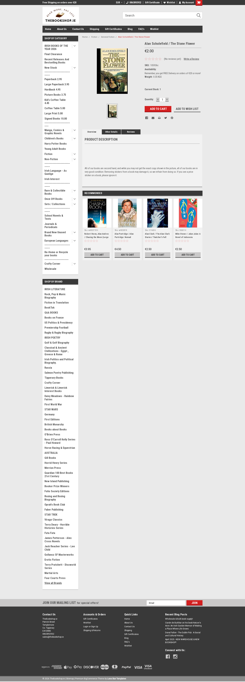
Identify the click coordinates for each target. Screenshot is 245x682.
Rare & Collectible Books (54, 192)
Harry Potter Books (55, 143)
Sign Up (94, 626)
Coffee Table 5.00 (54, 108)
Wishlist (171, 2)
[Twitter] (165, 118)
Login (85, 626)
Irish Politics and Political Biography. (59, 361)
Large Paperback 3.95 (56, 84)
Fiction (48, 154)
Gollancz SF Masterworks (59, 554)
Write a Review (191, 59)
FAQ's (141, 29)
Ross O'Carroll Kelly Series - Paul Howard (59, 441)
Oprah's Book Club (54, 504)
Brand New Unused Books (55, 234)
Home (48, 29)
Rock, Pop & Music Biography (55, 296)
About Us (61, 29)
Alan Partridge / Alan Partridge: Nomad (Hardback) (124, 237)
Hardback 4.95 (52, 89)
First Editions (52, 419)
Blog (130, 29)
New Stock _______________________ (57, 71)
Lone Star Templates (116, 678)
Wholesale (50, 268)
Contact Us (78, 29)
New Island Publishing (56, 481)
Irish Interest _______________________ (57, 182)
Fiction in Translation (56, 302)
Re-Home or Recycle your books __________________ (56, 255)
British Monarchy (54, 424)
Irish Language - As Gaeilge (55, 172)
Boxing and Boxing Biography (54, 498)
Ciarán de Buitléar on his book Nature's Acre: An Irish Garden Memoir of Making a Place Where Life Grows (183, 626)
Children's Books (54, 138)
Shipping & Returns (91, 630)
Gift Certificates (113, 29)
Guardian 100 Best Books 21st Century (58, 474)
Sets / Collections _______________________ (57, 207)
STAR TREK (50, 514)
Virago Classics (53, 519)
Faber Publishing (53, 509)
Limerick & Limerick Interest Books (55, 389)
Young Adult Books (55, 148)
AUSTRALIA (51, 452)
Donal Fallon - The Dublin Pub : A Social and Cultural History (182, 634)
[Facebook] (146, 118)
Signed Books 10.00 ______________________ (57, 122)
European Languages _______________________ (57, 244)
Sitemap (70, 678)
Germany (49, 414)
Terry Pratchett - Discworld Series (60, 566)
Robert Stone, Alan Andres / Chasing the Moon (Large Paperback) (96, 237)
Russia (48, 367)
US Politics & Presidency (58, 322)
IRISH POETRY (52, 337)
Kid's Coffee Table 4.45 (55, 101)
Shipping (94, 29)
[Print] (159, 118)
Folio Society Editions (56, 491)
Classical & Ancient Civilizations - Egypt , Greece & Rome (56, 351)
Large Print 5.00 (53, 113)
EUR (118, 2)
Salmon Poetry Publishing (59, 372)
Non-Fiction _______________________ (57, 162)
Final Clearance (53, 54)
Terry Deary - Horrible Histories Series (57, 526)
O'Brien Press (52, 434)
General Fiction (107, 37)
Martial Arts (51, 573)
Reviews (131, 132)
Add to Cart (97, 254)
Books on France (54, 317)
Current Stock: (153, 89)
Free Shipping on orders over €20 (59, 2)
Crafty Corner (52, 263)
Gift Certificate (152, 2)
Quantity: (149, 99)
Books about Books (55, 429)
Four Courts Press (55, 578)
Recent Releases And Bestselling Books (56, 61)
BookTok (49, 307)
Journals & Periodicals (50, 225)
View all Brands (53, 583)
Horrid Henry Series (55, 462)
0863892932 (135, 2)
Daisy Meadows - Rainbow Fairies (59, 398)
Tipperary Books (53, 377)
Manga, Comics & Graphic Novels (54, 132)
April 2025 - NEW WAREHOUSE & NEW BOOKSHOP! (182, 641)
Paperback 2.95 (53, 79)
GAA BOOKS (51, 312)
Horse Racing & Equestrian (59, 447)
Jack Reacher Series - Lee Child (59, 548)
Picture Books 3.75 (55, 94)
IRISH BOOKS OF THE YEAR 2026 (56, 47)
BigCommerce (90, 678)
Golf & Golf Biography (56, 342)
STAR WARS (51, 409)
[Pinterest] (172, 118)
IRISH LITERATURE (54, 289)
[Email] (153, 118)
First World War (53, 404)
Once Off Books (53, 199)
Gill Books (50, 457)
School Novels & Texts (53, 217)
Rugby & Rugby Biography (58, 332)
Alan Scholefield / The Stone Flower (134, 37)
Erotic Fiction (52, 559)
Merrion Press (52, 467)
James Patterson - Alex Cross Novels (58, 539)
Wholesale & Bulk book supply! (179, 619)
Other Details (111, 132)
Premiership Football (56, 327)
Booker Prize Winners (56, 486)
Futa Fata (49, 533)
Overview (91, 132)
